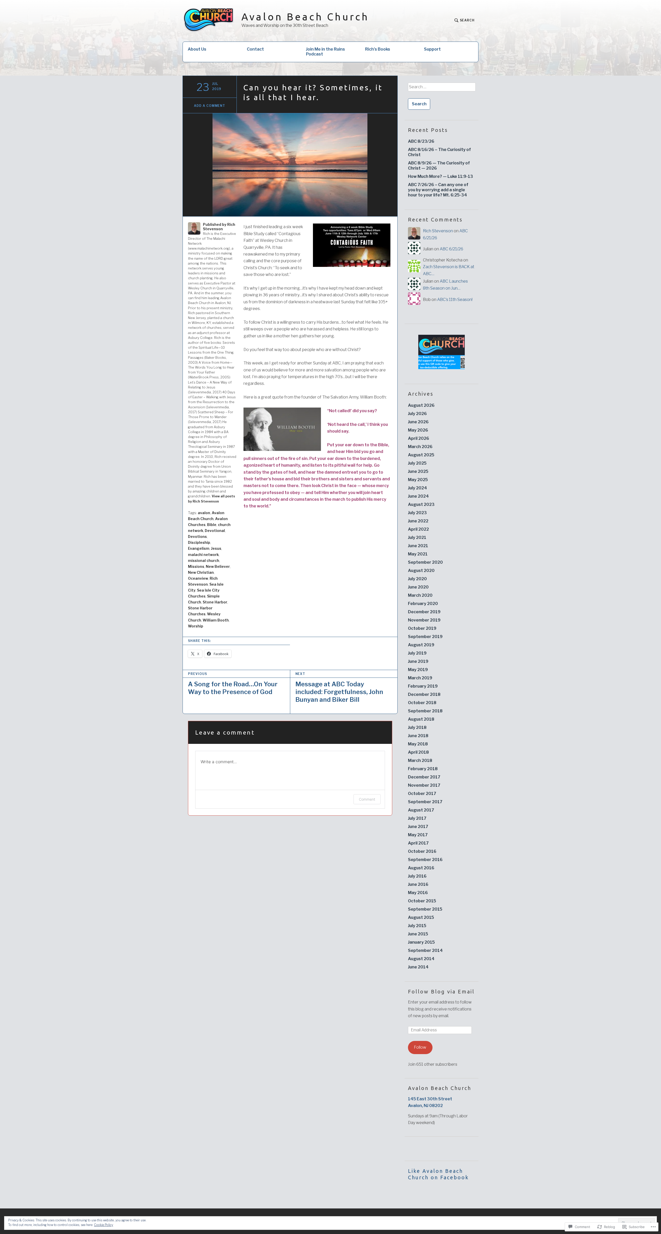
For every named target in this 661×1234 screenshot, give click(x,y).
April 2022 (418, 529)
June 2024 (418, 496)
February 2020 (423, 603)
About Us (197, 49)
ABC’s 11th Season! (455, 299)
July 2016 (417, 876)
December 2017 (424, 777)
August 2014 (421, 958)
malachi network (203, 554)
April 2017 (418, 843)
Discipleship (199, 542)
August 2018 (421, 719)
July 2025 (417, 463)
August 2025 (421, 454)
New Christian (201, 572)
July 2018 (417, 727)
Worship (195, 626)
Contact (255, 49)
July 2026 (417, 413)
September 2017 (425, 801)
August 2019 (421, 644)
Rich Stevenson (438, 230)
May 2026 (418, 430)
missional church (203, 560)
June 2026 (418, 421)
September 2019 (425, 636)
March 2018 (420, 760)
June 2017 (418, 826)
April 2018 (418, 752)
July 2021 (417, 537)
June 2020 (418, 587)
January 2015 (421, 942)
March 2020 (420, 595)
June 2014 (418, 967)
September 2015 (425, 909)
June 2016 (418, 884)
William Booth (216, 620)
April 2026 (418, 438)
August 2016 (421, 867)
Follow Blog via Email (441, 991)
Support (432, 49)
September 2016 (425, 859)
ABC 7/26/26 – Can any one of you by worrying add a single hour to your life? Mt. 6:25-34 (438, 189)
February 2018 (423, 768)
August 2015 (421, 917)
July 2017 (417, 818)
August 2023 (421, 504)
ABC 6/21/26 (451, 248)
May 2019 (418, 669)
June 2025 (418, 471)
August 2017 (421, 810)
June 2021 (418, 545)
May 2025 (418, 479)
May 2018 (418, 744)
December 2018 (424, 694)
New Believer (218, 566)
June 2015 (418, 934)
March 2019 (420, 677)
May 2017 (418, 834)
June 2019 (418, 661)
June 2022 (418, 521)
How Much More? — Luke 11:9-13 (440, 176)
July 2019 (417, 653)
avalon (204, 513)
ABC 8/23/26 (421, 141)
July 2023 (417, 512)
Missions (196, 566)
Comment (367, 799)
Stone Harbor (215, 602)
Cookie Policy (103, 1225)
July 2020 (417, 578)
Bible (211, 524)
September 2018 (425, 710)
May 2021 (418, 554)
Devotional (215, 530)
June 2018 (418, 735)
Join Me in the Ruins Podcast (325, 52)
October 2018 (422, 702)
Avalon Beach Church (305, 16)
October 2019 (422, 628)
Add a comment (209, 106)
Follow (420, 1047)
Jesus (216, 548)
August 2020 (421, 570)
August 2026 (421, 405)
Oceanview (198, 578)
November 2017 (424, 785)
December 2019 (424, 611)
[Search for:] (441, 89)
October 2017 (422, 793)
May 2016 (418, 892)
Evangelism (198, 548)
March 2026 (420, 446)
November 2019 (424, 620)
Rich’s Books (377, 49)
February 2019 (423, 686)
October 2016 (422, 851)
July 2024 (417, 487)
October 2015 (422, 900)
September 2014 (425, 950)
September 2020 (425, 562)
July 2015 (417, 925)
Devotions (197, 536)
